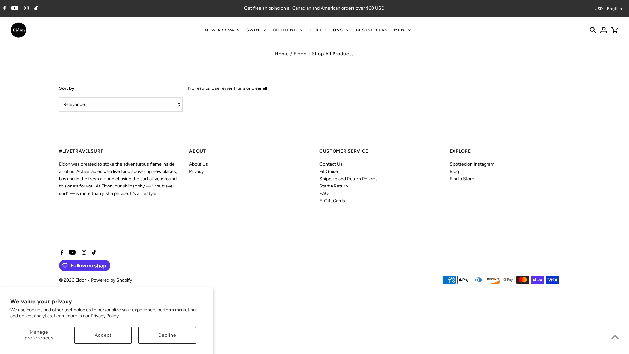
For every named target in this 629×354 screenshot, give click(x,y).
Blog (454, 171)
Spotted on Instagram (472, 164)
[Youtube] (14, 8)
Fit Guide (328, 171)
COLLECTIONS (326, 30)
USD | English (608, 8)
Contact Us (331, 164)
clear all (259, 88)
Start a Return (333, 186)
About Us (198, 164)
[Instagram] (25, 8)
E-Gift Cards (332, 201)
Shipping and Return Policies (348, 179)
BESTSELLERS (372, 30)
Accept (103, 335)
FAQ (324, 193)
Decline (167, 335)
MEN (399, 30)
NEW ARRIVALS (222, 30)
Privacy (196, 171)
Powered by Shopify (111, 280)
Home (282, 54)
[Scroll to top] (615, 336)
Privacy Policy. (105, 316)
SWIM (252, 30)
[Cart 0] (614, 30)
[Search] (593, 30)
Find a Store (462, 179)
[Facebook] (4, 8)
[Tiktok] (35, 8)
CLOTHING (285, 30)
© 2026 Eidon (73, 280)
